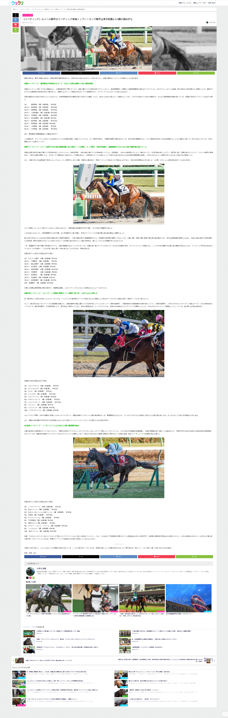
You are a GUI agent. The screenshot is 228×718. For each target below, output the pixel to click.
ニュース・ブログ (27, 15)
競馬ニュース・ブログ (200, 2)
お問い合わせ (212, 2)
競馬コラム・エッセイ (185, 2)
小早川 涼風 (212, 22)
